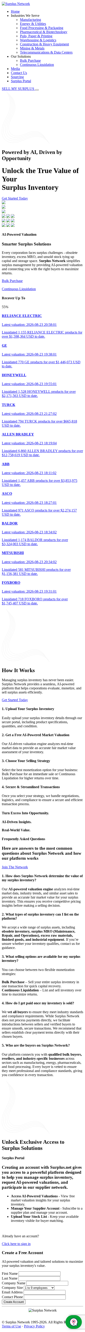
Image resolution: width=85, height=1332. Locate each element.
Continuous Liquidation (37, 65)
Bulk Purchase (30, 60)
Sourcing (17, 77)
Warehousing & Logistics (38, 40)
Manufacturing (30, 20)
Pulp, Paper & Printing (36, 36)
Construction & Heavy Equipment (44, 44)
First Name (10, 1273)
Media (15, 69)
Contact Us (19, 73)
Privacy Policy (34, 1326)
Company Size (12, 1288)
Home (15, 11)
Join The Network (15, 867)
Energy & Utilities (33, 24)
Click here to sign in (16, 1244)
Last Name (9, 1278)
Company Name (13, 1283)
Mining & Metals (32, 48)
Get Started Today (15, 198)
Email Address (12, 1292)
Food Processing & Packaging (41, 28)
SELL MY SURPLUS (18, 89)
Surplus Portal (21, 81)
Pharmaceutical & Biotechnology (43, 32)
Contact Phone (12, 1297)
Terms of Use (11, 1326)
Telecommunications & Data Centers (46, 52)
